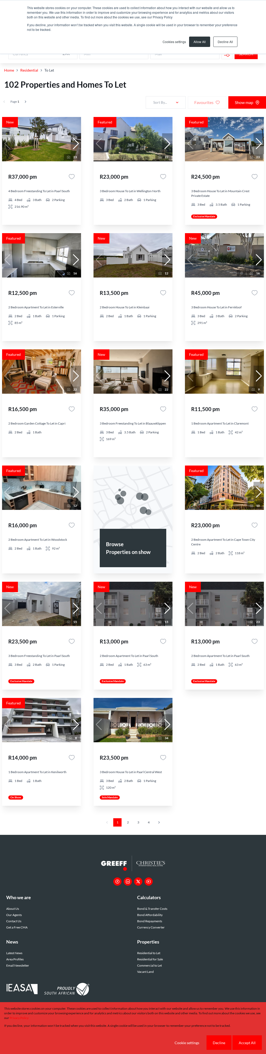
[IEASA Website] (22, 990)
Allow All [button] (200, 41)
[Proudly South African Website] (66, 990)
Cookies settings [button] (174, 41)
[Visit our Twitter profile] (138, 881)
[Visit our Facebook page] (117, 881)
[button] (76, 143)
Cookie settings (187, 1043)
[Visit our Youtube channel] (148, 881)
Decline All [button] (225, 41)
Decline (219, 1043)
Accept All (247, 1043)
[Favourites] (72, 177)
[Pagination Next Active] (25, 102)
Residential (29, 70)
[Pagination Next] (159, 822)
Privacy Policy (19, 1018)
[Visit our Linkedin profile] (128, 881)
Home (9, 70)
